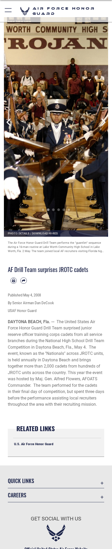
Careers (17, 495)
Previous (9, 122)
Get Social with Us (56, 519)
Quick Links (21, 481)
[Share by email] (23, 280)
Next (103, 122)
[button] (8, 11)
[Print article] (13, 280)
